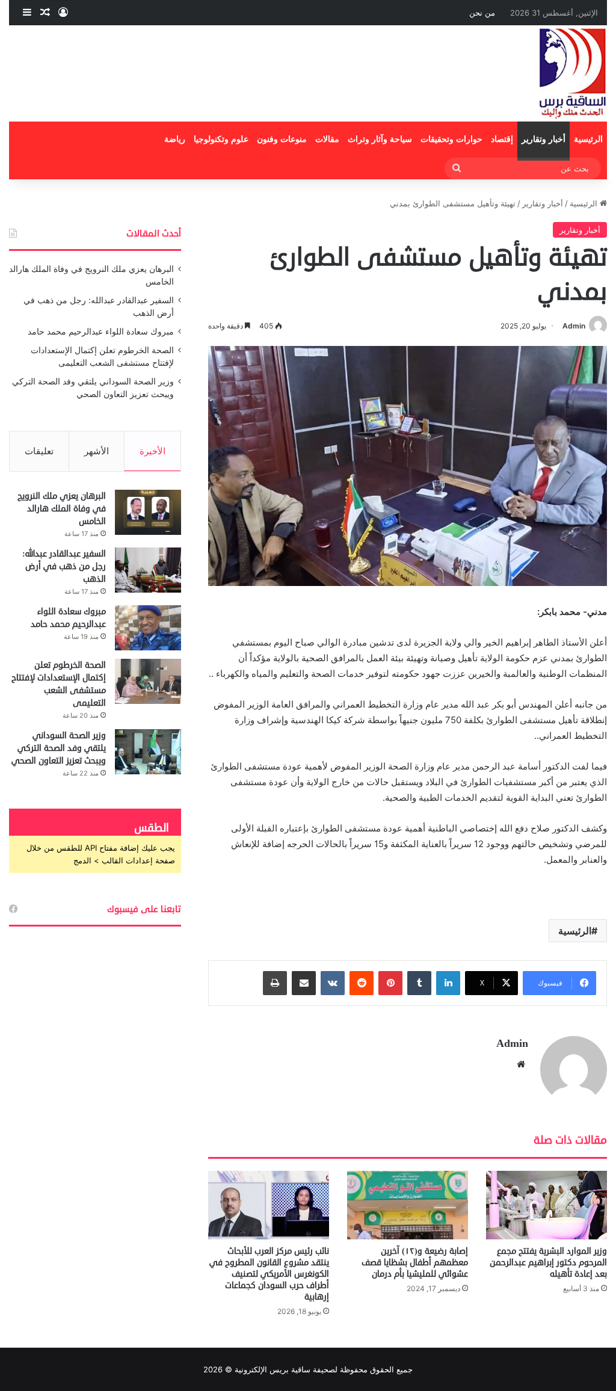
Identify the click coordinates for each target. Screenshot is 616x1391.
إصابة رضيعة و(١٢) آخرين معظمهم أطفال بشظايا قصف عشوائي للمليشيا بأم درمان (415, 1262)
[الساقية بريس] (572, 73)
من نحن (482, 12)
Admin (573, 325)
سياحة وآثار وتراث (380, 139)
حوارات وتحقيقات (451, 139)
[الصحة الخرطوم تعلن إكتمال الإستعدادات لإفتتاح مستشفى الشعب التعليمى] (148, 681)
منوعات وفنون (282, 139)
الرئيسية (588, 139)
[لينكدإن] (448, 983)
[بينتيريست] (390, 983)
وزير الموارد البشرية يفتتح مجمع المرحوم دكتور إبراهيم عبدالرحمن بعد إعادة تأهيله (548, 1262)
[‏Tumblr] (419, 983)
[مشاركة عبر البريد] (304, 983)
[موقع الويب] (521, 1064)
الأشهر (96, 451)
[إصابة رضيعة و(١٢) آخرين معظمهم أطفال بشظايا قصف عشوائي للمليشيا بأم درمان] (407, 1205)
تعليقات (39, 451)
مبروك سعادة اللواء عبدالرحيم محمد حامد (101, 331)
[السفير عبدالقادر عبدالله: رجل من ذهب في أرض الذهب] (148, 570)
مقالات (327, 139)
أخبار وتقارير (543, 139)
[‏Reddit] (362, 983)
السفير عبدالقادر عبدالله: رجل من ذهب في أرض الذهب (64, 566)
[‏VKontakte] (333, 983)
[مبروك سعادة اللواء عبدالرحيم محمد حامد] (148, 627)
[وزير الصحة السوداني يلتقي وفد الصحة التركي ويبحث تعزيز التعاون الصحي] (148, 751)
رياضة (174, 139)
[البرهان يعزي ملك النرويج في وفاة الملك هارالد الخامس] (148, 512)
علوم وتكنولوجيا (221, 139)
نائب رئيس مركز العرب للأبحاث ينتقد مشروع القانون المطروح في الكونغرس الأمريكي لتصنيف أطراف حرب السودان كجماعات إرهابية (269, 1274)
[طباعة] (275, 983)
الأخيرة (152, 451)
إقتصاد (502, 139)
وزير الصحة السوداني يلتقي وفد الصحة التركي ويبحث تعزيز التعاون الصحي (58, 748)
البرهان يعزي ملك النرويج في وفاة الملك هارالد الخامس (61, 508)
